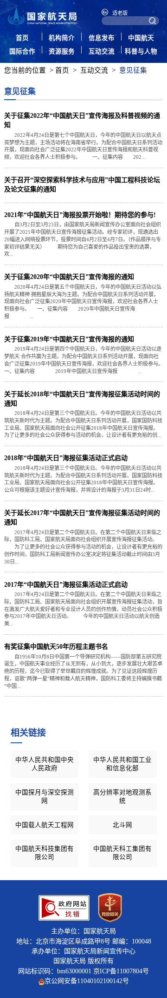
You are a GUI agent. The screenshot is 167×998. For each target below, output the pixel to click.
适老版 (120, 13)
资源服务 (62, 51)
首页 (22, 37)
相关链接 (28, 733)
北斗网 (122, 824)
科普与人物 (141, 51)
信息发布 (102, 37)
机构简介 (62, 37)
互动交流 (102, 51)
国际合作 (22, 51)
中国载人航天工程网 (44, 824)
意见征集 (133, 70)
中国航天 (141, 37)
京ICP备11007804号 (121, 971)
